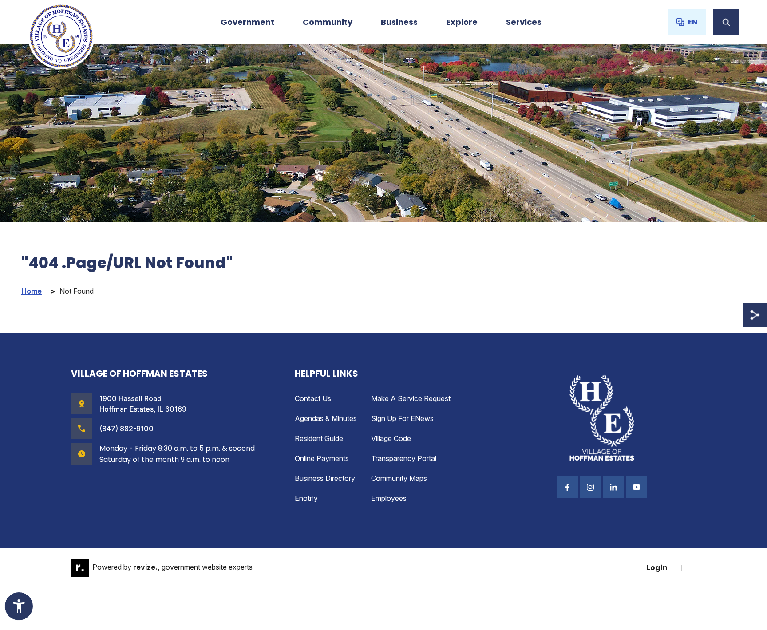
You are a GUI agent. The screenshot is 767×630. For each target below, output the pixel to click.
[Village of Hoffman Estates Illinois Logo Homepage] (61, 36)
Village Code (391, 438)
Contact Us (313, 398)
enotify (306, 498)
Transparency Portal (403, 458)
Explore (462, 22)
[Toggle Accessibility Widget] (18, 606)
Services (524, 22)
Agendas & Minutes (326, 418)
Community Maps (399, 478)
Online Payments (322, 458)
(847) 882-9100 (126, 428)
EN (692, 22)
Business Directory (325, 478)
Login (657, 568)
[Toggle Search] (726, 22)
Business (399, 22)
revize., (146, 567)
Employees (389, 498)
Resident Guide (319, 438)
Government (247, 22)
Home (31, 291)
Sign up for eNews (402, 418)
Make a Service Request (411, 398)
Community (327, 22)
